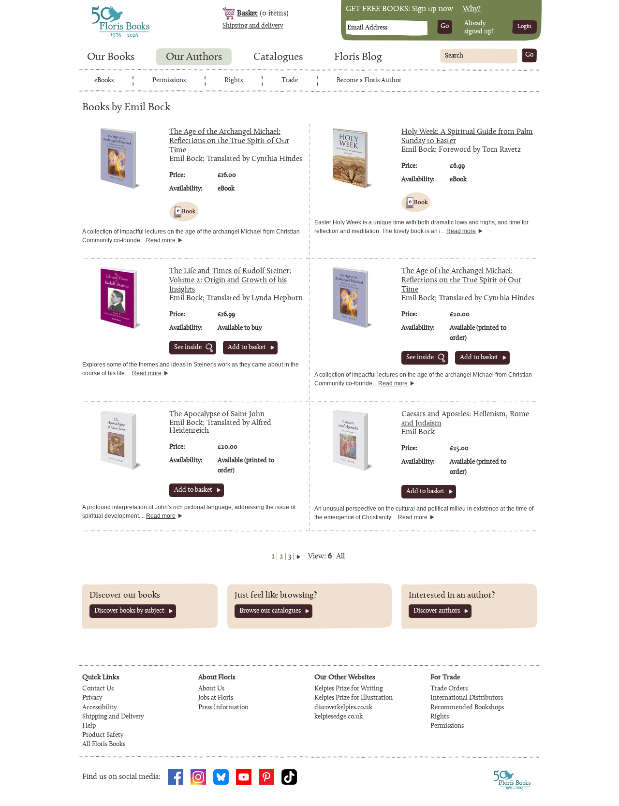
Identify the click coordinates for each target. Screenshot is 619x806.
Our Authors (194, 57)
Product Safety (102, 735)
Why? (472, 9)
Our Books (110, 57)
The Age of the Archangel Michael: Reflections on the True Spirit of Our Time (229, 141)
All (340, 556)
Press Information (223, 707)
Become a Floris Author (369, 80)
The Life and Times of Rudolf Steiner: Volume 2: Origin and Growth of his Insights (230, 280)
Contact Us (98, 689)
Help (89, 726)
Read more (161, 240)
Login (524, 26)
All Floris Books (103, 744)
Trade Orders (449, 689)
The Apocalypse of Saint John (217, 414)
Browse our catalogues (270, 611)
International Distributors (466, 698)
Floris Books (102, 9)
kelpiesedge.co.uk (338, 717)
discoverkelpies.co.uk (343, 707)
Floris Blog (358, 57)
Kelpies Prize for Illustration (353, 698)
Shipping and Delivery (113, 717)
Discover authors (436, 611)
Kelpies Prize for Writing (348, 689)
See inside (188, 347)
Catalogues (278, 57)
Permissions (169, 80)
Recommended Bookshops (467, 707)
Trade (289, 80)
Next (298, 557)
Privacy (92, 698)
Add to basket (247, 347)
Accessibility (99, 707)
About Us (211, 689)
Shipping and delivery (252, 26)
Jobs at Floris (215, 698)
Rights (233, 80)
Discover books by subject (129, 611)
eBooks (104, 80)
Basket (247, 13)
